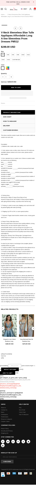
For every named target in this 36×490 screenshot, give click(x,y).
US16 (8, 59)
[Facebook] (3, 441)
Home (2, 14)
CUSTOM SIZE (16, 59)
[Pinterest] (18, 441)
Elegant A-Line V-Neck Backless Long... (9, 340)
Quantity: (4, 73)
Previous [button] (15, 28)
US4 (8, 54)
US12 (28, 54)
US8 (18, 54)
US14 (3, 59)
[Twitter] (8, 441)
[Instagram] (13, 441)
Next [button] (20, 28)
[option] (4, 24)
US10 (23, 54)
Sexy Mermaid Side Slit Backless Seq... (26, 340)
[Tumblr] (23, 441)
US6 (13, 54)
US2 (3, 54)
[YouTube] (3, 445)
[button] (17, 93)
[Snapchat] (28, 441)
